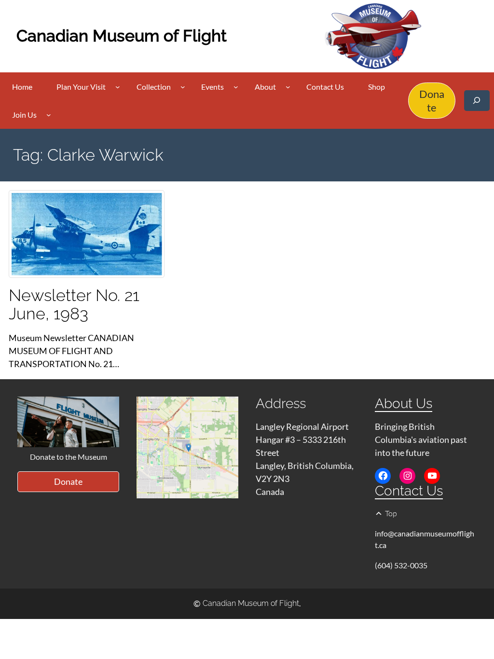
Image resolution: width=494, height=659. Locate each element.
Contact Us (409, 491)
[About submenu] (288, 86)
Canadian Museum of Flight (121, 35)
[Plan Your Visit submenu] (117, 86)
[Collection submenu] (182, 86)
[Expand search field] (477, 100)
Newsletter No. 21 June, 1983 (74, 305)
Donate (431, 100)
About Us (403, 404)
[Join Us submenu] (48, 114)
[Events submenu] (235, 86)
